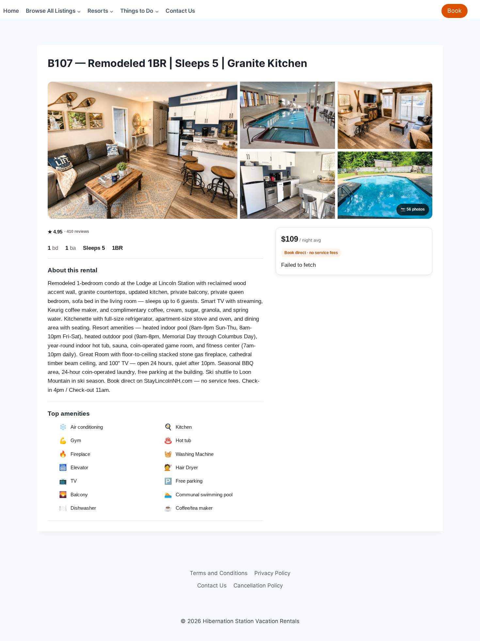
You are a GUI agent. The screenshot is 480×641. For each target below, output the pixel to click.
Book (454, 10)
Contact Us (180, 11)
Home (11, 11)
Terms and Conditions (219, 573)
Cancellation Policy (258, 585)
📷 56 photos (413, 209)
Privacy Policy (272, 573)
